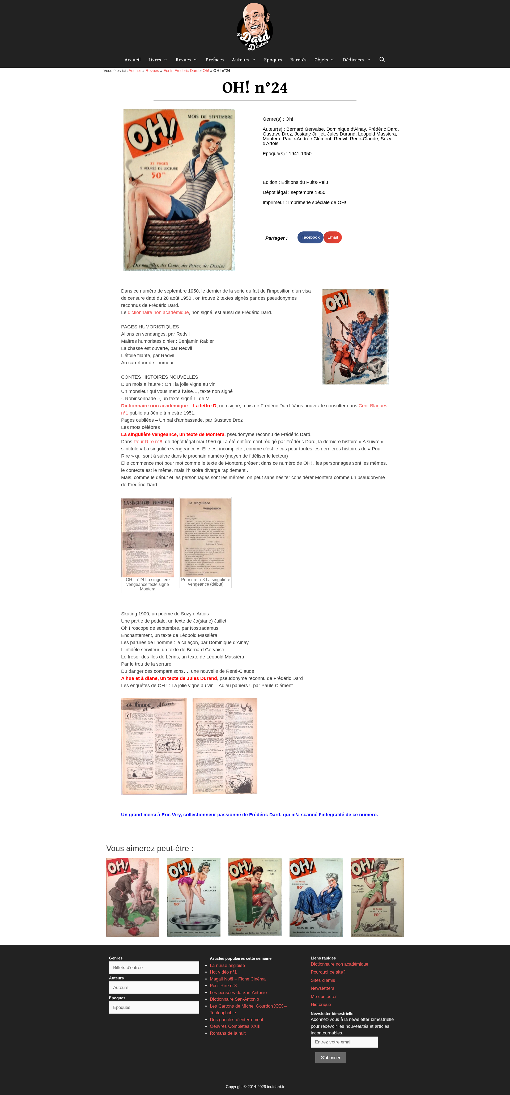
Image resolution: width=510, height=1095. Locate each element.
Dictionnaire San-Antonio (234, 999)
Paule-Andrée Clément (307, 138)
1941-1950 (300, 153)
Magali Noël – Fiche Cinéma (238, 979)
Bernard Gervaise (305, 129)
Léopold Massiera (377, 134)
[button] (311, 237)
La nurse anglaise (227, 965)
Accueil (133, 60)
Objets (321, 60)
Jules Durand (341, 134)
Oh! (206, 70)
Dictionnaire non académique (154, 405)
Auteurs (240, 60)
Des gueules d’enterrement (236, 1019)
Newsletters (322, 988)
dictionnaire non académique (158, 312)
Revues (183, 60)
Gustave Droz (277, 134)
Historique (321, 1004)
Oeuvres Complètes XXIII (235, 1026)
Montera (271, 138)
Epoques (273, 60)
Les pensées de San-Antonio (238, 992)
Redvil (340, 138)
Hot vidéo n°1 (223, 972)
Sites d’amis (323, 980)
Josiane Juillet (310, 134)
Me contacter (324, 996)
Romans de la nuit (228, 1033)
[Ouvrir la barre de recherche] (382, 60)
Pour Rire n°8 (148, 441)
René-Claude (364, 138)
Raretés (298, 60)
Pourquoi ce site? (328, 972)
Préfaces (215, 60)
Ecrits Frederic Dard (180, 70)
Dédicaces (353, 60)
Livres (154, 60)
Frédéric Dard (383, 129)
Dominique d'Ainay (346, 129)
